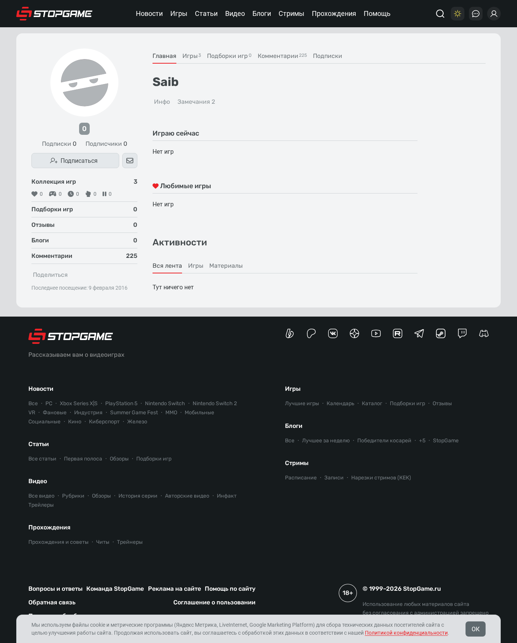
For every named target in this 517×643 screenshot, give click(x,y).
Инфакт (227, 496)
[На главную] (54, 13)
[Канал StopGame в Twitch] (462, 333)
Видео (235, 13)
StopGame (446, 440)
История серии (137, 496)
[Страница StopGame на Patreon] (311, 333)
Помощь (377, 13)
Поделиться (50, 274)
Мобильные (199, 412)
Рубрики (73, 496)
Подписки (59, 144)
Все (33, 403)
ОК (476, 629)
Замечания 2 (196, 101)
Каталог (372, 403)
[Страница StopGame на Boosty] (289, 333)
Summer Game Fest (134, 412)
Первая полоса (83, 459)
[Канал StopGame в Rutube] (397, 333)
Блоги (261, 13)
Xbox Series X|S (79, 403)
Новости (149, 13)
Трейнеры (130, 542)
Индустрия (88, 412)
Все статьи (42, 459)
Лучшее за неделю (326, 440)
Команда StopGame (115, 588)
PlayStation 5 (121, 403)
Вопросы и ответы (55, 588)
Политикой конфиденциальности (406, 633)
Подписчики (106, 144)
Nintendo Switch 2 (215, 403)
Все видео (41, 496)
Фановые (55, 412)
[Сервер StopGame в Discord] (484, 333)
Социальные (44, 421)
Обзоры (119, 459)
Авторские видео (187, 496)
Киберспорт (104, 421)
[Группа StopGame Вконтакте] (333, 333)
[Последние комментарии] (476, 13)
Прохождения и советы (58, 542)
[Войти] (494, 13)
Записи (334, 477)
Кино (74, 421)
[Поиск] (440, 14)
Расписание (301, 477)
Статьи (206, 13)
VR (31, 412)
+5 (422, 440)
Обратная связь (51, 602)
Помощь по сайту (230, 588)
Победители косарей (384, 440)
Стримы (291, 13)
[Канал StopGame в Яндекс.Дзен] (354, 333)
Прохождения (334, 13)
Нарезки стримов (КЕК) (381, 477)
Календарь (340, 403)
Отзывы (442, 403)
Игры (178, 13)
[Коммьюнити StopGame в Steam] (440, 333)
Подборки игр (153, 459)
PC (48, 403)
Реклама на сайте (174, 588)
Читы (102, 542)
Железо (137, 421)
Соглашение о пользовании (214, 602)
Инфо (162, 101)
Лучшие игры (302, 403)
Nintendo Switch (165, 403)
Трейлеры (41, 505)
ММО (171, 412)
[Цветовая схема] (457, 13)
